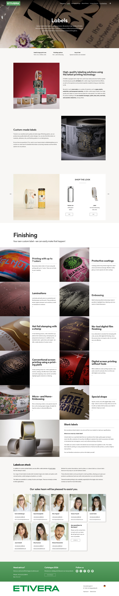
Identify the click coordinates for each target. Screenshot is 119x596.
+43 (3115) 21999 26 (95, 517)
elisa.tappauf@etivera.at (57, 519)
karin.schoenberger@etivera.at (22, 519)
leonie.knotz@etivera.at (95, 519)
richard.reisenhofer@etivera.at (59, 548)
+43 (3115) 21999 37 (38, 546)
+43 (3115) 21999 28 (20, 517)
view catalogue (50, 575)
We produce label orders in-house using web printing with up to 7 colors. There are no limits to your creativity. (44, 268)
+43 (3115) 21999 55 (76, 517)
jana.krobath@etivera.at (20, 548)
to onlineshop (103, 3)
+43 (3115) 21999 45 (57, 517)
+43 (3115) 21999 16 (57, 546)
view (69, 214)
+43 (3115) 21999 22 (20, 546)
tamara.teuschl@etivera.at (77, 519)
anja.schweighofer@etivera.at (40, 519)
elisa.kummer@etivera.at (39, 548)
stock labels (52, 468)
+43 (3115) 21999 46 (38, 517)
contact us (75, 540)
